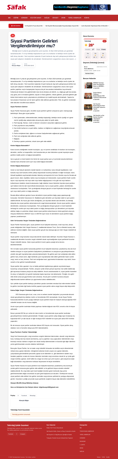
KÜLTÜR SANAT (35, 18)
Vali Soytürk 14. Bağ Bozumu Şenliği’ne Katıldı (59, 434)
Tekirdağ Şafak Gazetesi (18, 425)
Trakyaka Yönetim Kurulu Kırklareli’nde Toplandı (60, 438)
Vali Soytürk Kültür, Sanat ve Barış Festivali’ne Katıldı (61, 431)
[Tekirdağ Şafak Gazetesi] (16, 7)
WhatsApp (32, 395)
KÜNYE (86, 18)
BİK (9, 18)
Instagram (22, 434)
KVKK (103, 457)
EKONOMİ (82, 441)
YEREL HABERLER (74, 18)
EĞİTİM (16, 18)
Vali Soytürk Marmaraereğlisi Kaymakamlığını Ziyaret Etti (47, 25)
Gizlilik (108, 457)
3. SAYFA (82, 444)
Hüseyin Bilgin (16, 65)
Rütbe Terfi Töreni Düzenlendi (55, 428)
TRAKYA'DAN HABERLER (87, 431)
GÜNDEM (24, 18)
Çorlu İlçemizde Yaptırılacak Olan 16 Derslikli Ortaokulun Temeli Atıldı (87, 25)
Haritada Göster (89, 73)
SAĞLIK (46, 18)
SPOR (63, 18)
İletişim (99, 457)
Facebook (24, 395)
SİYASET (55, 18)
